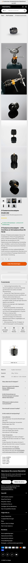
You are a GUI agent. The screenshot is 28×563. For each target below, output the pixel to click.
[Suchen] (25, 11)
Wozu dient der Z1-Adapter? (10, 381)
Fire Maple (8, 560)
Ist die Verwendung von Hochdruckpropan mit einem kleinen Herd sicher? (10, 395)
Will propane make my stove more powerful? (10, 402)
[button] (4, 218)
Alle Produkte (9, 15)
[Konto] (23, 7)
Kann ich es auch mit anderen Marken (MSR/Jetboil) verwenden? (10, 388)
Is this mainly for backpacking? (11, 413)
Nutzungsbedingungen (6, 487)
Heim (2, 15)
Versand (3, 214)
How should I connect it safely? (11, 408)
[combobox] (14, 10)
